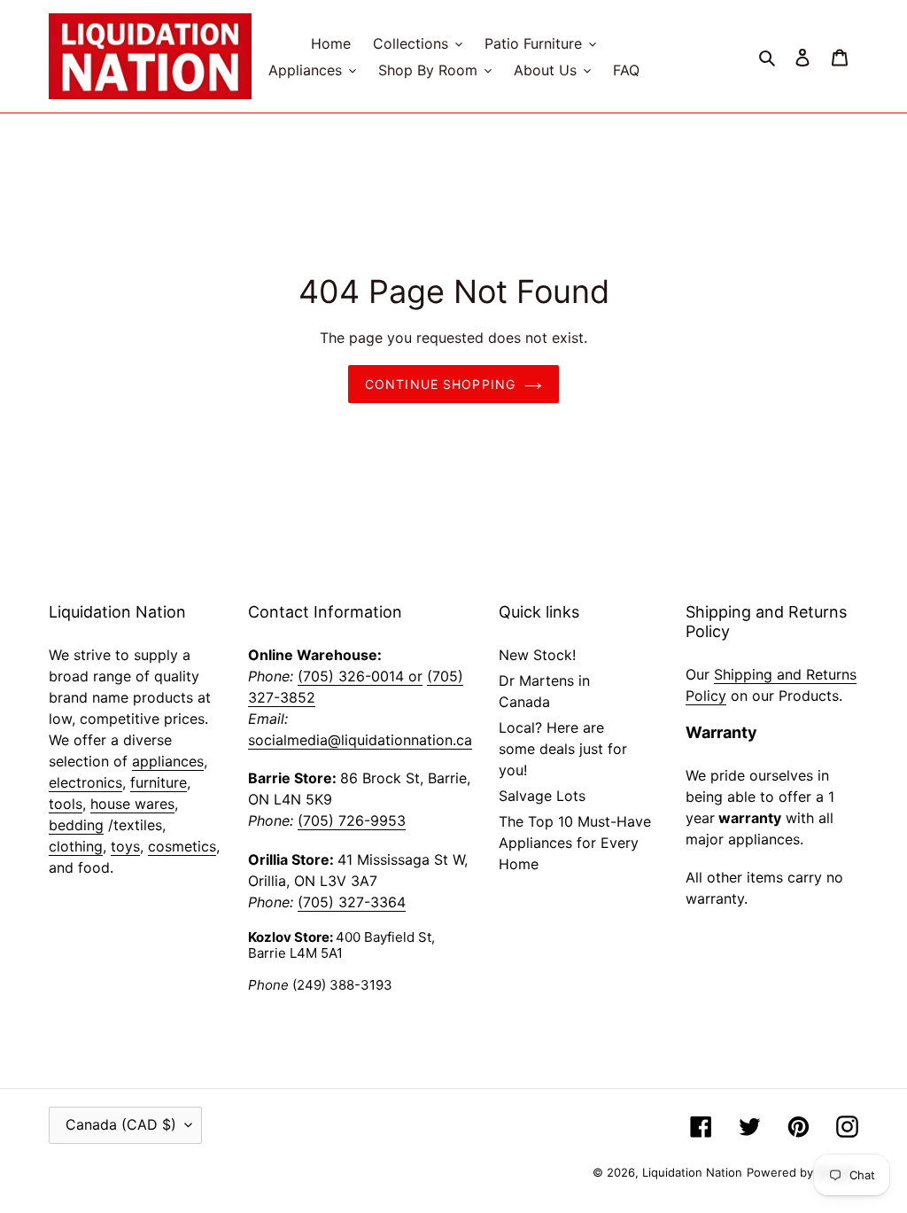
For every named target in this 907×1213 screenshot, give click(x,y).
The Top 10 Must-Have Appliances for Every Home (575, 843)
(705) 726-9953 (352, 820)
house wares (132, 804)
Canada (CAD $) (121, 1124)
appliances (168, 761)
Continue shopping (440, 384)
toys (125, 846)
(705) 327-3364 (352, 902)
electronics (85, 782)
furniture (158, 782)
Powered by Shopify (802, 1172)
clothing (76, 846)
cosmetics (182, 846)
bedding (76, 825)
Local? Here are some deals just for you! (563, 749)
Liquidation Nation (692, 1172)
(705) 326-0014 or (360, 676)
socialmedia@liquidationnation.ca (360, 740)
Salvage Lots (542, 796)
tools (65, 804)
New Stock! (537, 655)
